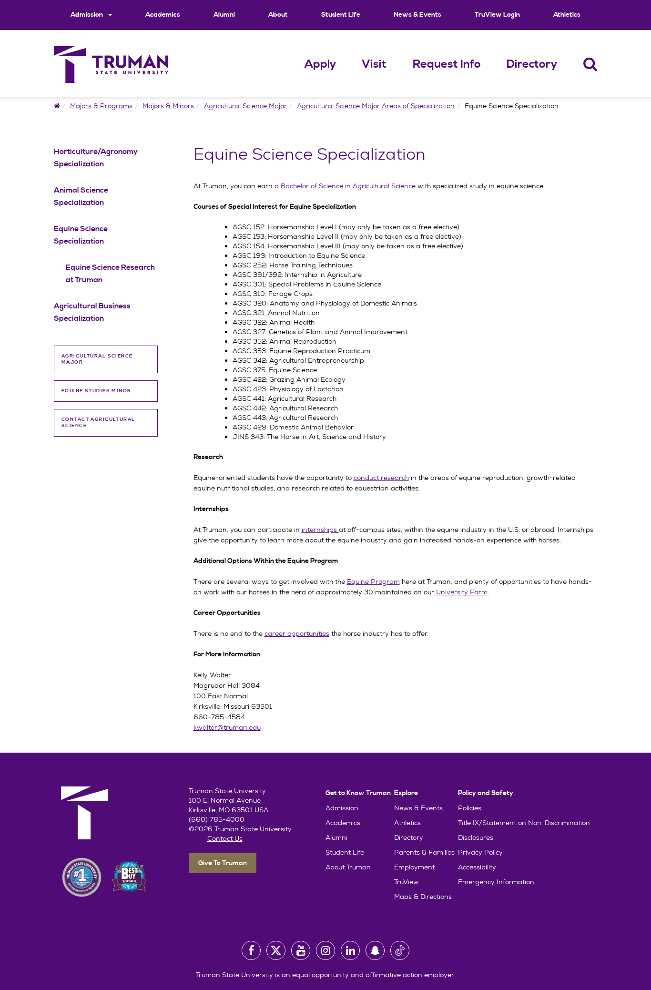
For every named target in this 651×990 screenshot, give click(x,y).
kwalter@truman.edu (227, 727)
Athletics (566, 14)
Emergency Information (496, 882)
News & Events (417, 14)
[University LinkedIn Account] (350, 950)
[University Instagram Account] (325, 950)
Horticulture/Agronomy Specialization (96, 158)
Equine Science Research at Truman (110, 274)
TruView (406, 882)
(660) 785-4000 (216, 819)
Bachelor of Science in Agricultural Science (348, 186)
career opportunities (296, 633)
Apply (320, 64)
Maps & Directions (423, 896)
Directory (532, 64)
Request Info (447, 64)
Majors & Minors (168, 106)
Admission (87, 14)
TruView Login (497, 14)
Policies (469, 808)
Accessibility (477, 867)
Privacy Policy (480, 852)
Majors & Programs (101, 106)
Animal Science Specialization (81, 196)
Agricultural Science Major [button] (97, 359)
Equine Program (373, 581)
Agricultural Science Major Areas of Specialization (376, 106)
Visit (374, 64)
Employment (414, 867)
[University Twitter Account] (275, 950)
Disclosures (475, 837)
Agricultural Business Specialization (92, 312)
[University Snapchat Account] (375, 950)
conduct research (381, 477)
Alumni (224, 14)
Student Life (340, 14)
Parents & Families (424, 852)
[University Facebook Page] (251, 950)
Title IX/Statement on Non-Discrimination (524, 822)
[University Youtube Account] (300, 950)
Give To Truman (222, 863)
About (278, 14)
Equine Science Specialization (81, 235)
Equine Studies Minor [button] (96, 391)
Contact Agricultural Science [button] (98, 423)
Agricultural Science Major (245, 106)
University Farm (462, 592)
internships (320, 529)
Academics (162, 14)
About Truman (348, 867)
